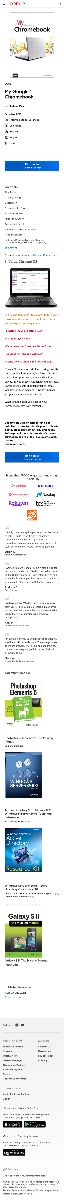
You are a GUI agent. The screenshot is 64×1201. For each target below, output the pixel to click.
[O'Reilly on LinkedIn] (16, 1025)
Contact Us (44, 1046)
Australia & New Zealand (16, 1094)
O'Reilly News (10, 1055)
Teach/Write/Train (13, 1046)
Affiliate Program (12, 1069)
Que (12, 143)
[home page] (17, 3)
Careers (7, 1051)
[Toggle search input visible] (60, 3)
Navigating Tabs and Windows (24, 354)
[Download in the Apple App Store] (12, 1126)
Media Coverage (12, 1060)
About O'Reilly (12, 1040)
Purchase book (13, 997)
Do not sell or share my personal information (24, 1175)
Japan (6, 1098)
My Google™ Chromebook (43, 255)
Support (43, 1040)
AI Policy (42, 1060)
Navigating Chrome (18, 338)
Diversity (8, 1074)
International (11, 1088)
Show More (11, 248)
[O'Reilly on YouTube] (22, 1025)
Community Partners (14, 1064)
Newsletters (44, 1051)
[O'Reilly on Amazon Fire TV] (14, 1154)
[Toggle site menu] (3, 3)
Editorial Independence (47, 1190)
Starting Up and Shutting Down (24, 331)
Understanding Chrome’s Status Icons (28, 346)
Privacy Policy (45, 1055)
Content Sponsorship (14, 1078)
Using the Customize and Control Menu (29, 361)
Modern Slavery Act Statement (17, 1193)
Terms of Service (11, 1190)
